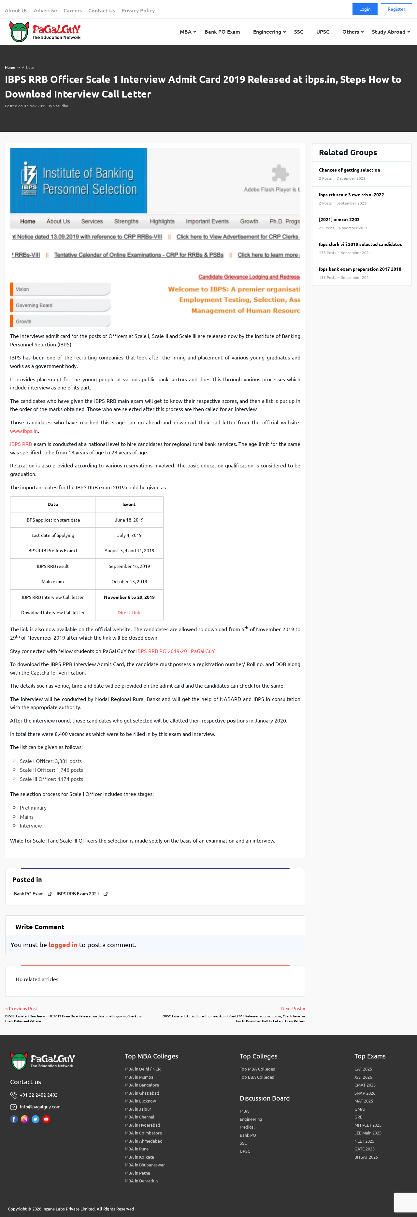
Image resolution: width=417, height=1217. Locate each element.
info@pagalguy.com (40, 1106)
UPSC (245, 1151)
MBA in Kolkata (139, 1157)
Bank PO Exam (29, 893)
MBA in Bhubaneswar (145, 1165)
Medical (247, 1127)
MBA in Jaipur (138, 1109)
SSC (243, 1143)
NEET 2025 (364, 1141)
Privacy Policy (138, 10)
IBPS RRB (21, 444)
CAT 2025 (363, 1069)
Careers (73, 10)
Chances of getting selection (349, 173)
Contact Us (101, 10)
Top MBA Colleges (257, 1069)
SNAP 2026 (364, 1093)
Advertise (45, 10)
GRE (358, 1117)
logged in (63, 945)
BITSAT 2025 (366, 1157)
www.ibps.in (24, 431)
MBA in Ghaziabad (142, 1093)
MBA (244, 1111)
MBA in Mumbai (139, 1077)
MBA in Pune (137, 1149)
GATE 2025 (364, 1149)
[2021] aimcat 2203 (343, 223)
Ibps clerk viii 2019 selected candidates (360, 248)
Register (396, 9)
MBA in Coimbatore (143, 1133)
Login (365, 9)
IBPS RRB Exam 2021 (78, 893)
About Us (16, 10)
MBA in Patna (137, 1173)
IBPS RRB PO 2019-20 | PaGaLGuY (175, 651)
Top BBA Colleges (257, 1077)
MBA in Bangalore (142, 1085)
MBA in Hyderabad (142, 1125)
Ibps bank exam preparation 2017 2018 (360, 273)
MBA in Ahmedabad (144, 1141)
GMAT (360, 1109)
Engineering (251, 1119)
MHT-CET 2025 (367, 1125)
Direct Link (129, 612)
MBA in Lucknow (140, 1101)
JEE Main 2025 (367, 1133)
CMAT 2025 (365, 1085)
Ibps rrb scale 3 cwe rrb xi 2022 (351, 198)
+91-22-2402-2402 (39, 1095)
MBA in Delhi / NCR (143, 1069)
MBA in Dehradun (141, 1181)
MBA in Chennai (139, 1117)
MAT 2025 (363, 1101)
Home (10, 67)
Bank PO (248, 1135)
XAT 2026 (363, 1077)
